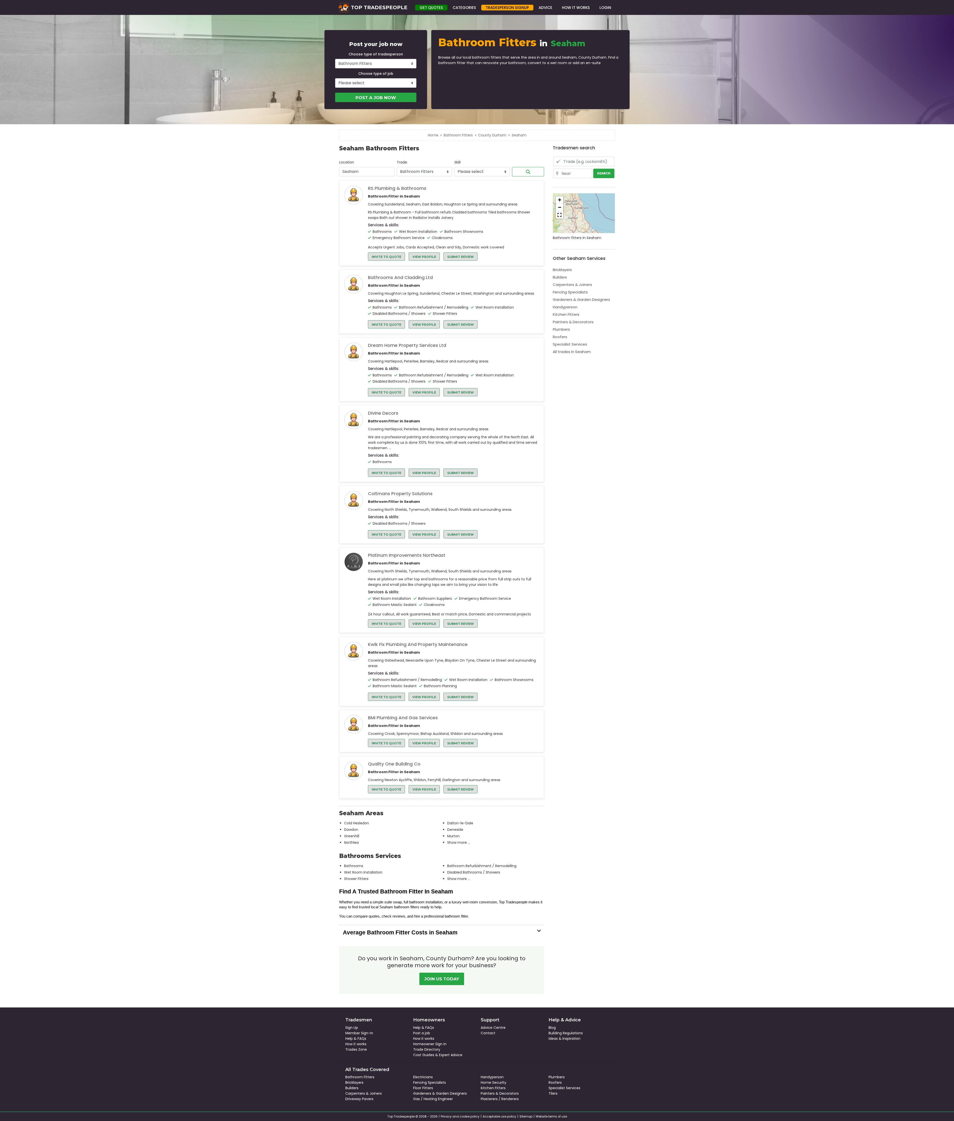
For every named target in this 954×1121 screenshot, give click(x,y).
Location (346, 162)
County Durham (492, 135)
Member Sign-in (359, 1033)
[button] (559, 200)
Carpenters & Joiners (572, 284)
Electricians (423, 1077)
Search (528, 171)
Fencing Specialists (570, 292)
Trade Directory (426, 1049)
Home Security (493, 1082)
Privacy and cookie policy (460, 1116)
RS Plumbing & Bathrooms (397, 188)
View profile (424, 257)
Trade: (402, 162)
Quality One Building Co (394, 764)
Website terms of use (551, 1116)
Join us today (441, 978)
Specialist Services (570, 344)
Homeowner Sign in (429, 1043)
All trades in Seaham (572, 351)
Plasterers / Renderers (500, 1098)
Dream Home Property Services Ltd (407, 345)
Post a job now (376, 97)
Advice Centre (493, 1027)
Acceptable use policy (499, 1116)
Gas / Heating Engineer (433, 1098)
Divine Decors (383, 413)
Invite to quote (386, 257)
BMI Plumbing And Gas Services (403, 718)
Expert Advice (450, 1054)
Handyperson (565, 307)
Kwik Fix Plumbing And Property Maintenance (418, 644)
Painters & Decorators (573, 321)
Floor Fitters (423, 1087)
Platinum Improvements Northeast (406, 555)
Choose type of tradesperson (376, 54)
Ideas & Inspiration (564, 1038)
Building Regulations (566, 1033)
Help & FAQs (355, 1038)
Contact (488, 1033)
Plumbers (561, 329)
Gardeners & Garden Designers (581, 299)
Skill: (457, 162)
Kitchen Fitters (566, 314)
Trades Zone (356, 1049)
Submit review (460, 257)
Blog (552, 1027)
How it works (355, 1043)
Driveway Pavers (359, 1098)
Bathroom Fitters (458, 135)
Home (433, 135)
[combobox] (366, 171)
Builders (560, 277)
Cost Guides (423, 1054)
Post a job (421, 1033)
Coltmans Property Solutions (400, 493)
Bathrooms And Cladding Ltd (400, 277)
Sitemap (525, 1116)
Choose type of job (375, 73)
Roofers (560, 336)
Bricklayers (562, 269)
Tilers (553, 1093)
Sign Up (351, 1027)
